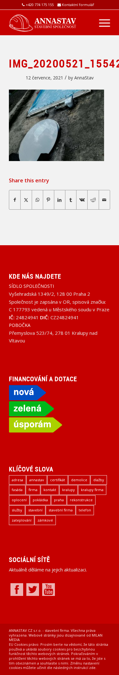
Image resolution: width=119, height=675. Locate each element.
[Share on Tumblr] (70, 199)
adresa (17, 479)
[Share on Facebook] (14, 199)
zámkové (45, 520)
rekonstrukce (81, 499)
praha (59, 499)
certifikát (57, 479)
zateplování (21, 520)
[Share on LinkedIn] (59, 199)
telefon (85, 510)
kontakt (49, 489)
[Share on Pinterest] (48, 199)
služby (17, 510)
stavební (35, 510)
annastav (36, 479)
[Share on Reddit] (93, 199)
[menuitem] (101, 22)
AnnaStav (84, 78)
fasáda (17, 489)
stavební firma (61, 510)
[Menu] (101, 22)
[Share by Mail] (104, 199)
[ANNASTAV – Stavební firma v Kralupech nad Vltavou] (49, 22)
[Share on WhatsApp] (37, 199)
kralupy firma (92, 489)
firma (33, 489)
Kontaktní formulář (78, 4)
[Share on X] (26, 199)
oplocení (19, 499)
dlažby (98, 479)
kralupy (68, 489)
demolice (79, 479)
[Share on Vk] (81, 199)
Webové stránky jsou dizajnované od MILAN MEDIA (55, 637)
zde (92, 667)
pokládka (40, 499)
